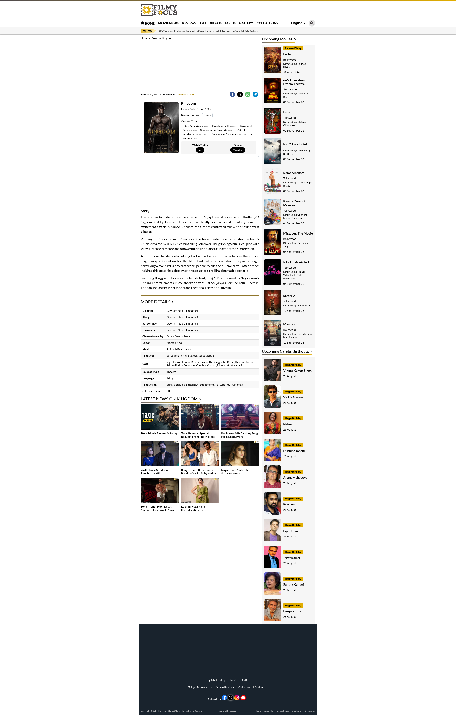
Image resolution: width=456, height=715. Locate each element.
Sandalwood (290, 89)
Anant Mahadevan (296, 477)
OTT (203, 23)
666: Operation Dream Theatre (294, 82)
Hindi (243, 680)
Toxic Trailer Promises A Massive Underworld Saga (157, 508)
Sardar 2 (289, 296)
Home (149, 23)
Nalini (287, 424)
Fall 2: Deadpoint (295, 144)
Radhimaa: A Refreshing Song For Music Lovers (239, 434)
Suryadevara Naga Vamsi (229, 134)
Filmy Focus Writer (183, 94)
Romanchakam (293, 173)
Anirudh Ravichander (180, 349)
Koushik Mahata (206, 365)
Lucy (286, 112)
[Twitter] (240, 94)
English (297, 23)
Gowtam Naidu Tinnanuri (217, 130)
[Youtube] (243, 697)
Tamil (233, 680)
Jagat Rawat (291, 558)
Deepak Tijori (292, 611)
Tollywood (289, 117)
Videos (216, 23)
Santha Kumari (293, 584)
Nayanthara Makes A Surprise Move (234, 471)
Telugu (222, 680)
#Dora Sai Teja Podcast (245, 31)
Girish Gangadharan (179, 336)
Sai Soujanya (206, 355)
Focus (230, 23)
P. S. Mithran (304, 305)
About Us (268, 710)
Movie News (168, 23)
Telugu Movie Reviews (192, 710)
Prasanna (289, 504)
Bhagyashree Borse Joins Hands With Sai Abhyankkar (198, 471)
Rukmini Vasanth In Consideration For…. (194, 508)
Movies (155, 38)
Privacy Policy (282, 710)
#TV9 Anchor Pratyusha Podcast (177, 31)
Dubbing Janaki (294, 451)
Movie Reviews (225, 687)
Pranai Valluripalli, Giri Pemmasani (294, 275)
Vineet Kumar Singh (297, 370)
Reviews (189, 23)
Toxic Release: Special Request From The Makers (198, 434)
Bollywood (289, 59)
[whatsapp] (247, 94)
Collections (267, 23)
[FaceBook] (232, 94)
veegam (233, 710)
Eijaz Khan (290, 531)
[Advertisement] (121, 89)
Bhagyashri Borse (223, 362)
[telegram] (255, 94)
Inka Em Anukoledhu (297, 262)
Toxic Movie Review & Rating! (159, 433)
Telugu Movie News (200, 687)
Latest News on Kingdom (169, 398)
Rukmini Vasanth (224, 126)
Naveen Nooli (175, 342)
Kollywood (290, 329)
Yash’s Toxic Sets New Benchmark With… (154, 471)
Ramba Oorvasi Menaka (294, 203)
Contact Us (310, 710)
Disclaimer (297, 710)
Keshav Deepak (244, 362)
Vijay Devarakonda (196, 126)
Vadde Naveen (293, 397)
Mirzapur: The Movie (298, 233)
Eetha (287, 54)
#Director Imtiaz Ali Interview (213, 31)
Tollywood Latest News (170, 710)
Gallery (246, 23)
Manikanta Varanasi (229, 365)
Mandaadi (290, 324)
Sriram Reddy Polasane (181, 365)
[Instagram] (237, 697)
